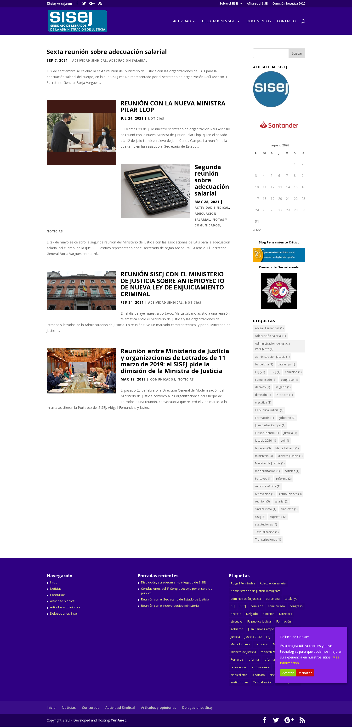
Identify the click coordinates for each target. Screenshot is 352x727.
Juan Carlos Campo (270, 425)
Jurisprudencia (267, 433)
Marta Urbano (287, 448)
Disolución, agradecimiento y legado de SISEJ (173, 582)
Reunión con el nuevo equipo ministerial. (170, 605)
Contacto (286, 21)
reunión (262, 501)
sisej (260, 517)
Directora (284, 395)
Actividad (182, 21)
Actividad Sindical (89, 60)
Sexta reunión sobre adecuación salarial (107, 51)
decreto (262, 387)
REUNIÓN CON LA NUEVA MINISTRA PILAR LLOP (173, 106)
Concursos (58, 595)
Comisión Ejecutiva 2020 (289, 4)
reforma (283, 479)
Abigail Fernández (269, 328)
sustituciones (266, 524)
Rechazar (305, 673)
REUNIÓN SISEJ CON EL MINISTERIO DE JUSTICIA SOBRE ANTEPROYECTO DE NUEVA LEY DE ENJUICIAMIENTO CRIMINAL (172, 284)
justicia (290, 433)
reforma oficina (267, 486)
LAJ (285, 441)
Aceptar (288, 673)
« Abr (257, 230)
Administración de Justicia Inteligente (272, 346)
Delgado (282, 387)
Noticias (156, 118)
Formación (264, 418)
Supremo (278, 517)
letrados (263, 448)
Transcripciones (268, 539)
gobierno (286, 418)
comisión (293, 372)
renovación (264, 494)
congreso (289, 380)
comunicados (162, 379)
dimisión (263, 395)
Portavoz (263, 479)
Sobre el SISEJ (229, 4)
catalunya (286, 364)
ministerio (264, 456)
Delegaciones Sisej (64, 613)
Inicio (53, 582)
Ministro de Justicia (269, 463)
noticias (291, 471)
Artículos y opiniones (65, 607)
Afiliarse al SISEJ (257, 4)
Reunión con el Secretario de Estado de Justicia (175, 599)
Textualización (266, 532)
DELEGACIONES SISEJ (219, 21)
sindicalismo (265, 509)
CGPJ (275, 372)
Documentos (259, 21)
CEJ (260, 372)
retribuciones (290, 494)
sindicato (289, 509)
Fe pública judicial (269, 410)
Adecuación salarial (128, 60)
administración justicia (272, 357)
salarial (281, 501)
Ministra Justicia (290, 456)
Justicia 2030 (265, 441)
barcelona (264, 364)
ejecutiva (263, 402)
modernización (267, 471)
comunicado (265, 380)
